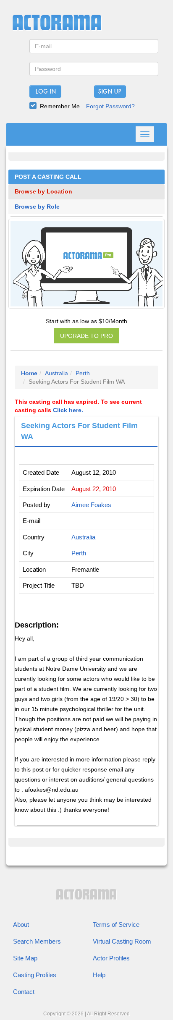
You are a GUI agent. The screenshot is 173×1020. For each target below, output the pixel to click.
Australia (56, 373)
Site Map (25, 958)
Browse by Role (37, 207)
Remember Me (60, 106)
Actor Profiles (111, 958)
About (21, 924)
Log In (45, 92)
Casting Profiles (34, 974)
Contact (23, 991)
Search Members (37, 941)
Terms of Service (116, 924)
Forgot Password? (110, 106)
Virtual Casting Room (122, 941)
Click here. (68, 410)
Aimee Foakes (91, 504)
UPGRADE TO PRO (86, 335)
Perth (83, 373)
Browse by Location (43, 191)
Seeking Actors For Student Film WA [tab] (79, 431)
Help (99, 974)
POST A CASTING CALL (48, 177)
